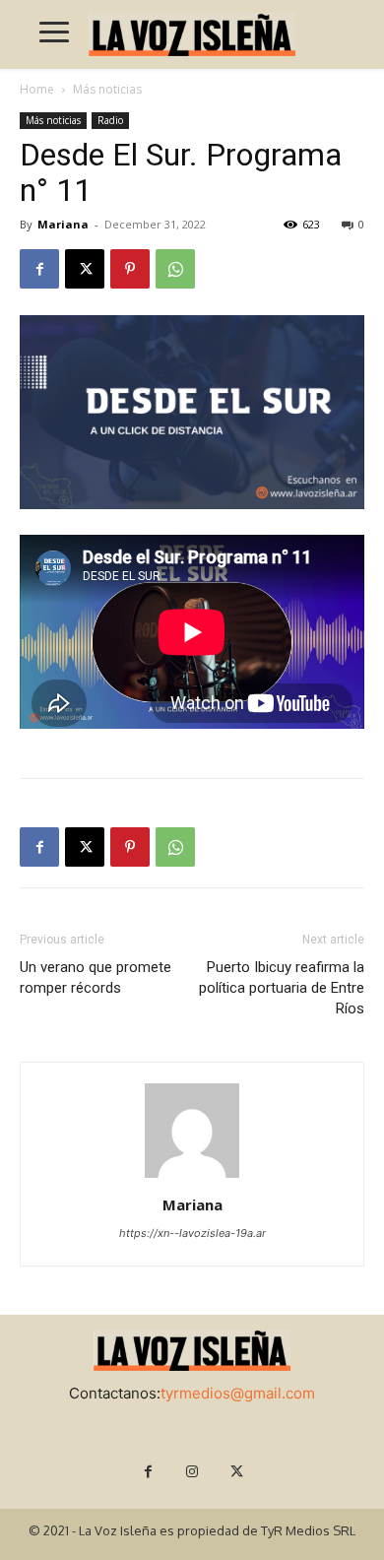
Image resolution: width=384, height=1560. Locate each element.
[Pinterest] (130, 269)
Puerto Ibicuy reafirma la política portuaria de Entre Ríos (281, 987)
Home (37, 89)
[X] (84, 269)
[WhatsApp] (175, 269)
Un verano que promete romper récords (95, 977)
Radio (110, 120)
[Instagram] (192, 1472)
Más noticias (107, 89)
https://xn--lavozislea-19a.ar (192, 1233)
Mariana (63, 224)
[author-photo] (192, 1177)
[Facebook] (39, 269)
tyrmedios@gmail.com (237, 1393)
